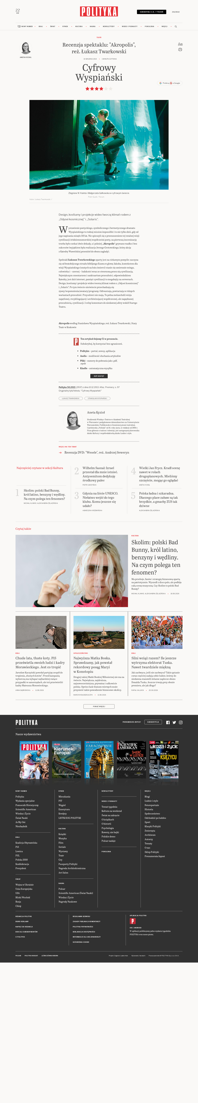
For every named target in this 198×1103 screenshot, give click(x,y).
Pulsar (62, 888)
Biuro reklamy (22, 922)
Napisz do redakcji (24, 927)
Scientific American (26, 809)
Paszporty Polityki (68, 864)
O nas (147, 847)
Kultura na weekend (112, 811)
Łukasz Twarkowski (70, 398)
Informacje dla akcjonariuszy (87, 937)
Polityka (20, 796)
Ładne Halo (124, 956)
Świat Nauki (22, 817)
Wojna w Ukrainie (25, 884)
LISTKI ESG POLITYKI (70, 817)
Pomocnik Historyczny (27, 805)
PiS (17, 847)
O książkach (108, 819)
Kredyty (63, 813)
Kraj (41, 26)
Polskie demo (108, 836)
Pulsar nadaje (109, 840)
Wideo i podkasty (129, 26)
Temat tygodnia (109, 806)
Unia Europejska (24, 888)
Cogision (117, 956)
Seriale (62, 847)
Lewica (19, 851)
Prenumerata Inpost (132, 722)
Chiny (18, 906)
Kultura (79, 26)
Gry (60, 859)
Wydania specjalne (25, 800)
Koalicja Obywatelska (26, 842)
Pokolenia (149, 26)
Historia (149, 809)
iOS (131, 928)
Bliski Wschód (23, 897)
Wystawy (63, 851)
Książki (62, 834)
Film (61, 842)
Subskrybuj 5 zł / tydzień (151, 12)
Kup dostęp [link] (99, 376)
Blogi (147, 796)
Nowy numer (27, 26)
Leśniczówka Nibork (50, 956)
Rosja (18, 901)
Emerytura (64, 809)
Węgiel (62, 805)
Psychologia (108, 828)
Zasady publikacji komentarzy (86, 922)
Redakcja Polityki (24, 916)
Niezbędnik (21, 826)
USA (18, 893)
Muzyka (63, 838)
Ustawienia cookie (81, 942)
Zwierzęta (150, 830)
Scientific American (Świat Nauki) (76, 893)
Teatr (99, 37)
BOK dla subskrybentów (27, 932)
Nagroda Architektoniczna (72, 868)
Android (137, 928)
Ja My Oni (20, 822)
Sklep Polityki (152, 852)
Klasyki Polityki (153, 826)
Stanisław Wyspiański (97, 398)
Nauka (93, 26)
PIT (60, 800)
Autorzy (149, 839)
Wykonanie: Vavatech (138, 956)
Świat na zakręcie (110, 815)
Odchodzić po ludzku (155, 817)
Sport (147, 822)
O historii (106, 823)
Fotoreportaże (152, 805)
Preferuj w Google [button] (171, 83)
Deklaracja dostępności (84, 932)
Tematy (148, 843)
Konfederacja (22, 864)
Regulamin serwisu (81, 916)
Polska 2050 (22, 859)
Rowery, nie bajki (110, 832)
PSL (18, 855)
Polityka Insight (31, 956)
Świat (52, 26)
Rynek (65, 26)
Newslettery (109, 26)
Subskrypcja (153, 722)
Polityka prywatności (83, 927)
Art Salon (63, 872)
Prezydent (21, 868)
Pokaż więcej (99, 706)
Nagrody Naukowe (68, 901)
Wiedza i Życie (23, 813)
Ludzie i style (151, 800)
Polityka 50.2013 (67, 387)
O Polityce (20, 937)
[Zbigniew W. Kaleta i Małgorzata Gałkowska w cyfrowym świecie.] (99, 144)
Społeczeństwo (152, 813)
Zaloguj (176, 12)
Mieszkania (64, 796)
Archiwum (150, 834)
